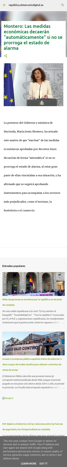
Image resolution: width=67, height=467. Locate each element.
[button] (5, 56)
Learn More (28, 463)
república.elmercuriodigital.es (26, 5)
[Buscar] (63, 5)
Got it (43, 463)
